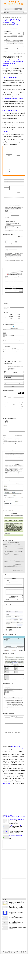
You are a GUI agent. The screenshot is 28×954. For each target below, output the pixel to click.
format (11, 815)
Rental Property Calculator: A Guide (16, 916)
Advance (5, 815)
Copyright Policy (10, 951)
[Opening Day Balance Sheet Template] (5, 909)
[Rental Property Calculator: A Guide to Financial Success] (5, 917)
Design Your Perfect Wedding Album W (16, 825)
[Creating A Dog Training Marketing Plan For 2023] (5, 922)
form (8, 815)
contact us (19, 784)
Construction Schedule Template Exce (16, 830)
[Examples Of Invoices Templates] (5, 914)
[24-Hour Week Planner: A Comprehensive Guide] (5, 928)
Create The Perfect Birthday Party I (15, 901)
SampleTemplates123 (7, 783)
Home (4, 16)
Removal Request (22, 951)
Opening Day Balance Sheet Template (16, 906)
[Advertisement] (14, 801)
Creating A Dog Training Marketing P (16, 921)
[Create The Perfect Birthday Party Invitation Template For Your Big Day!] (5, 904)
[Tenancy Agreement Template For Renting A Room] (6, 822)
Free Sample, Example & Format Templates (17, 952)
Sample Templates (9, 16)
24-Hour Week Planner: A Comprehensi (16, 926)
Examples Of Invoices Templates (15, 911)
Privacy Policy (15, 951)
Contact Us (4, 951)
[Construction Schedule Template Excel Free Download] (6, 831)
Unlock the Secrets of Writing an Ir (16, 835)
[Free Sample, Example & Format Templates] (14, 5)
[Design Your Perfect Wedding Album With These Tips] (6, 826)
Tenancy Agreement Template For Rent (17, 819)
